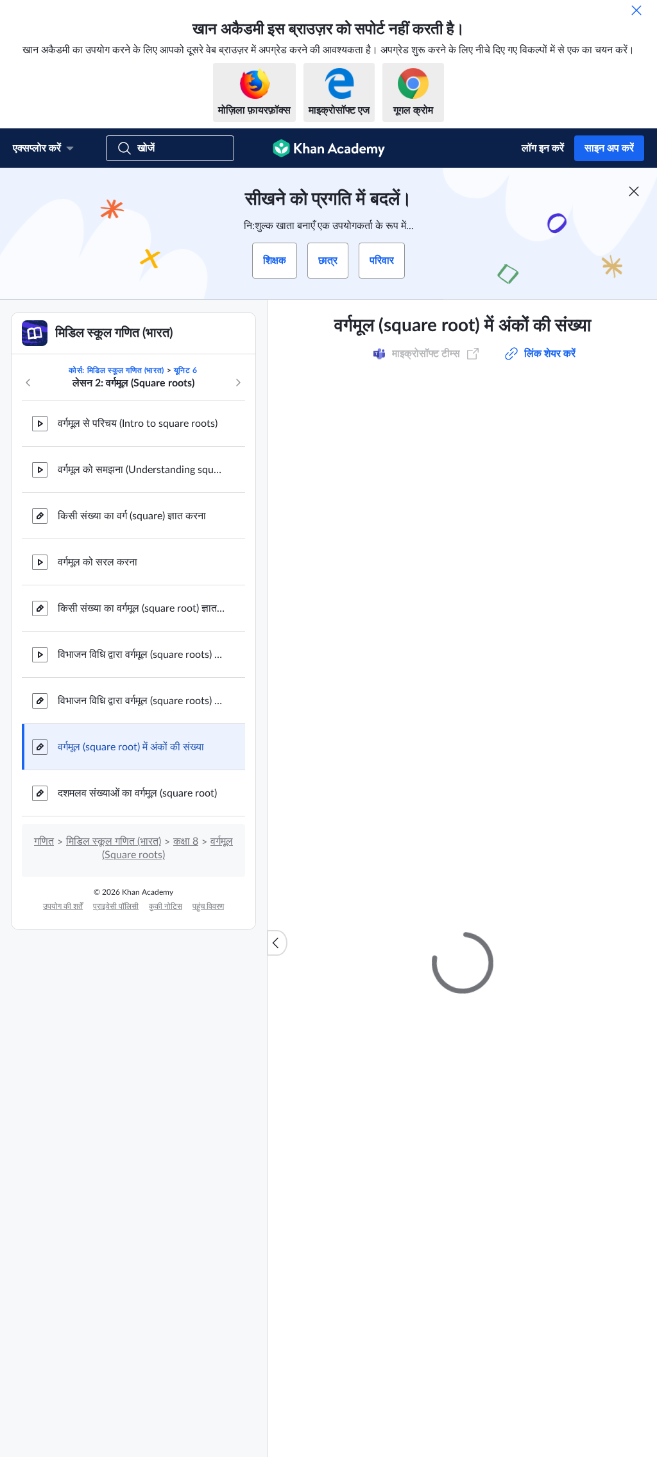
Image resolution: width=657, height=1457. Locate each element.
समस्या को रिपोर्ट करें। (590, 642)
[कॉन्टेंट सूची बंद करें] (277, 943)
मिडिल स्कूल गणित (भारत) (113, 841)
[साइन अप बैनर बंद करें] (634, 191)
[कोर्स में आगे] (238, 382)
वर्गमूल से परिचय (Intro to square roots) (138, 423)
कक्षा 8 (185, 841)
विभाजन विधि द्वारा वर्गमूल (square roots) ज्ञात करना (141, 655)
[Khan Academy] (329, 148)
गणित (44, 841)
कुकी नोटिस (165, 906)
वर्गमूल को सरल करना (97, 562)
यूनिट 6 (186, 370)
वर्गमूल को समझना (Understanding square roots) (141, 470)
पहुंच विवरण (208, 906)
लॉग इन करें (543, 148)
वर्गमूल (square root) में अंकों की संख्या (131, 747)
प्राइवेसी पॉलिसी (116, 906)
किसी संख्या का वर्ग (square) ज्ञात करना (132, 516)
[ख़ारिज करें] (636, 10)
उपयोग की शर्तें (63, 906)
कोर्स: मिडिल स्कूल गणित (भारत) (116, 370)
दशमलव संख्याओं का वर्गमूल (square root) (137, 793)
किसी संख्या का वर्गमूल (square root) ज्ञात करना (141, 608)
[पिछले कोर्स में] (28, 382)
